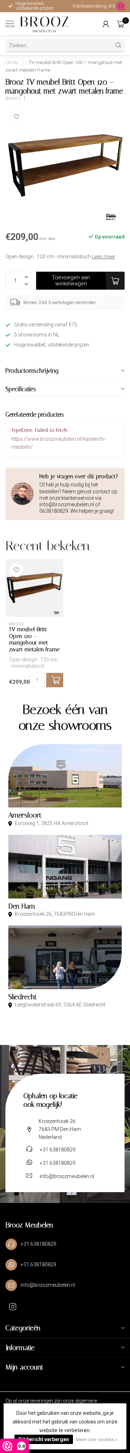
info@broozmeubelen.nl (67, 1176)
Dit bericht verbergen (43, 1439)
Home (11, 62)
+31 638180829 (57, 1150)
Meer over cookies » (96, 1439)
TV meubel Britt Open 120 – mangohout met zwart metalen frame (34, 639)
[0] (121, 24)
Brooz (13, 98)
